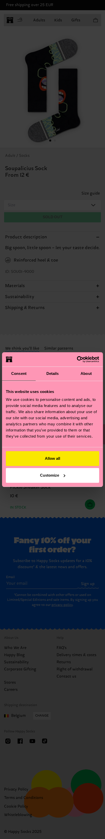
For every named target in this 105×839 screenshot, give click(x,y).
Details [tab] (52, 373)
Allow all (52, 458)
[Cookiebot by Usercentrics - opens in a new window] (77, 359)
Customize (49, 475)
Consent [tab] (19, 373)
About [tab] (86, 373)
